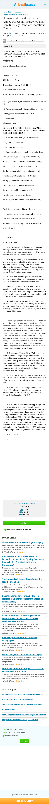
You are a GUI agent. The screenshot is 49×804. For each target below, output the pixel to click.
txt (21, 509)
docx (21, 514)
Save (25, 523)
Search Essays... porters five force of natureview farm (22, 704)
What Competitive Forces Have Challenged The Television (24, 714)
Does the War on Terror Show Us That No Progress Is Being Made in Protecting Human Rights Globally (22, 599)
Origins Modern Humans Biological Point (17, 699)
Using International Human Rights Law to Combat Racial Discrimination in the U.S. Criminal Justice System (21, 618)
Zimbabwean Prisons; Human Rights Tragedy (22, 542)
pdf (20, 511)
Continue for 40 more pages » (24, 503)
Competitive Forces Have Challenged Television (20, 720)
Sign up (24, 741)
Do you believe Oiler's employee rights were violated (22, 694)
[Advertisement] (24, 466)
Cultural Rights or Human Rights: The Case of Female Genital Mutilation (23, 670)
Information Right (9, 709)
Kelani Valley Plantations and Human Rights (22, 654)
